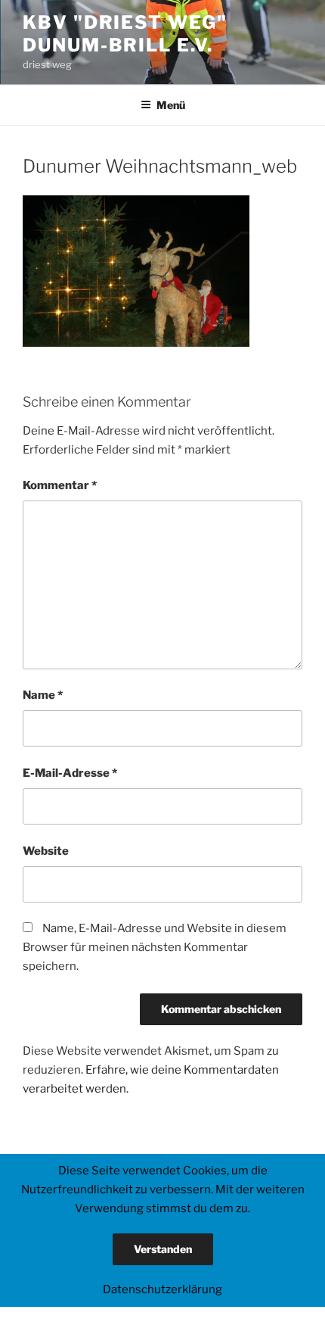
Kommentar (60, 485)
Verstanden (163, 1248)
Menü (170, 104)
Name (43, 695)
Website (46, 851)
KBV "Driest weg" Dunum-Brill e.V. (125, 33)
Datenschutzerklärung (162, 1289)
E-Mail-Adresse (70, 773)
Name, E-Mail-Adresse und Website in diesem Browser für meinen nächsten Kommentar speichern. (154, 947)
